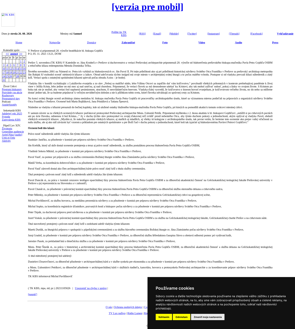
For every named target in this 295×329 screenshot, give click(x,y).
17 (3, 72)
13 (14, 68)
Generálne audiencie (13, 131)
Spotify (13, 104)
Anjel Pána (8, 134)
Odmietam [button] (181, 317)
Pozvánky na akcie (12, 92)
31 (3, 80)
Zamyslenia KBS (11, 119)
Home (19, 42)
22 (20, 72)
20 (14, 72)
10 (3, 68)
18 (7, 72)
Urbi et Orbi (8, 137)
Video (201, 42)
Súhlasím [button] (163, 317)
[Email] (157, 33)
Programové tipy (11, 98)
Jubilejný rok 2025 (12, 113)
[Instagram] (213, 33)
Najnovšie (54, 42)
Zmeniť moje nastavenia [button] (208, 317)
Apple (5, 104)
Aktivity (6, 140)
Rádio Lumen (134, 313)
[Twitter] (192, 33)
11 (7, 68)
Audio (238, 42)
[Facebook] (256, 33)
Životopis (7, 128)
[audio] (18, 134)
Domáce (91, 42)
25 (7, 76)
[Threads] (234, 33)
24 (3, 76)
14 (17, 68)
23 (24, 72)
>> (20, 53)
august (14, 53)
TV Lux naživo (117, 313)
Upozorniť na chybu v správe (91, 288)
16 (24, 68)
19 (10, 72)
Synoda (6, 116)
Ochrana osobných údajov (128, 307)
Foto (165, 42)
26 (10, 76)
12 (10, 68)
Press (275, 42)
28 (17, 76)
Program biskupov (12, 89)
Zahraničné (128, 42)
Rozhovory (8, 95)
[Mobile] (174, 33)
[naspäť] (32, 294)
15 (20, 68)
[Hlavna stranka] (8, 25)
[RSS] (142, 33)
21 (17, 72)
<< (7, 53)
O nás (109, 307)
